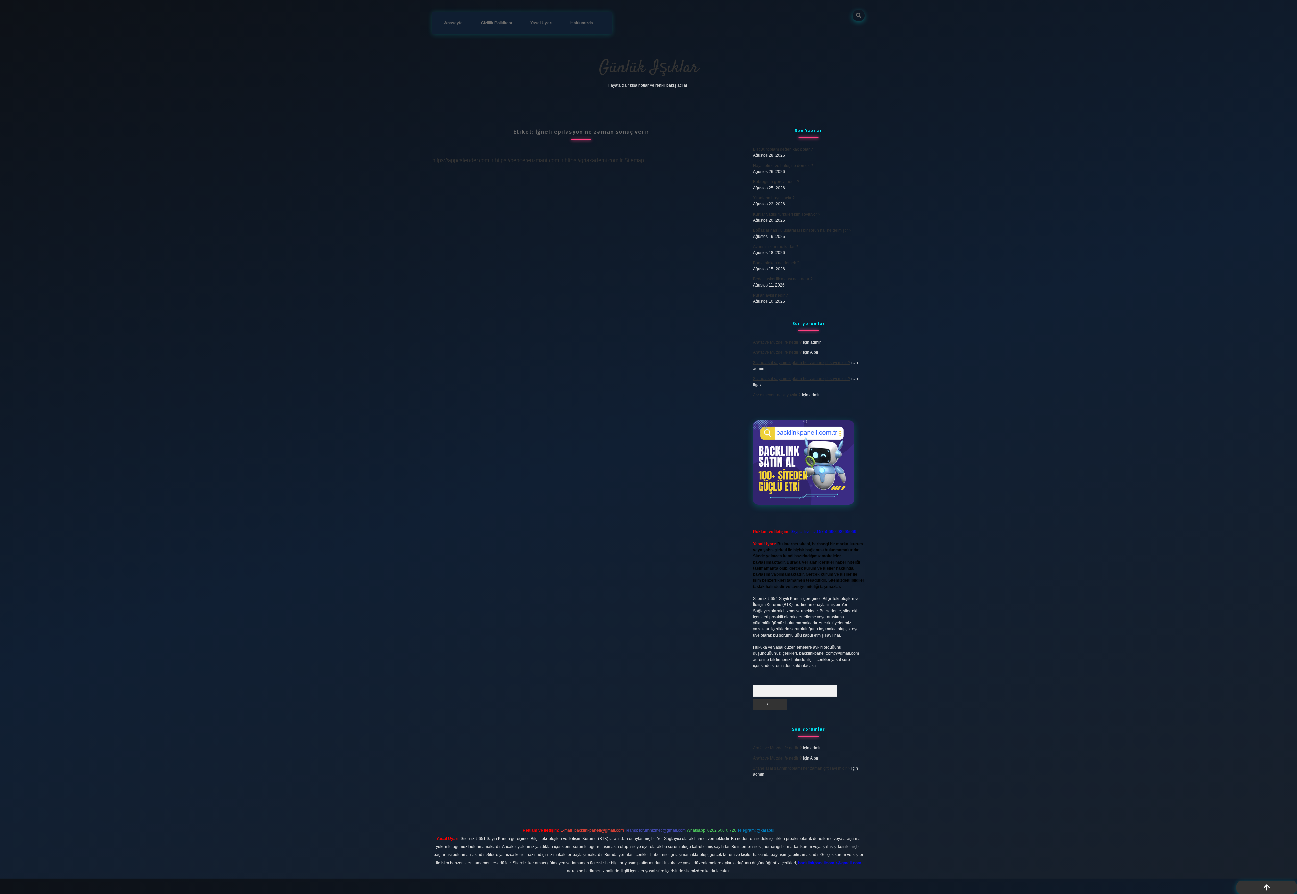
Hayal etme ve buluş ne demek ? (783, 165)
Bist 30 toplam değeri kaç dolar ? (783, 149)
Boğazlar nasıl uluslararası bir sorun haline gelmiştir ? (802, 230)
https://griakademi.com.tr (594, 160)
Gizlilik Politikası (496, 23)
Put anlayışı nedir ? (770, 295)
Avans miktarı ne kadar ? (775, 246)
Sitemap (634, 160)
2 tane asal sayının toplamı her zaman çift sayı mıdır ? (801, 362)
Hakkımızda (581, 23)
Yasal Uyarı (541, 23)
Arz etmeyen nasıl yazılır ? (777, 395)
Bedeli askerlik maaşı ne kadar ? (783, 279)
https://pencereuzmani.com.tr (529, 160)
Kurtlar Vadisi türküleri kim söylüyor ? (786, 214)
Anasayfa (453, 23)
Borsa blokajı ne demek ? (776, 262)
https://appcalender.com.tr (462, 160)
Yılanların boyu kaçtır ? (774, 198)
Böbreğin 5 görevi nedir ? (776, 181)
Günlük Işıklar (648, 68)
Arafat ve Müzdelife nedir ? (777, 342)
